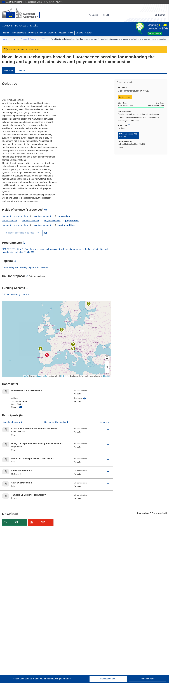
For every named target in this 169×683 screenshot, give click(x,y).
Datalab (79, 33)
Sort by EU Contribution (55, 422)
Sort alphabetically (12, 422)
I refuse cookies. (147, 679)
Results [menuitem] (22, 70)
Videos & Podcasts (57, 33)
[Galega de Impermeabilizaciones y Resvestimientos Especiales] (40, 348)
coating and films (66, 225)
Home (6, 33)
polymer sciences (52, 221)
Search (88, 33)
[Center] (107, 367)
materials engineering (43, 216)
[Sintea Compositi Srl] (73, 344)
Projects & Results (37, 33)
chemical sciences (30, 221)
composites (64, 216)
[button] (105, 15)
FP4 (43, 39)
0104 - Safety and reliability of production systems (25, 267)
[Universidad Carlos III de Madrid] (47, 355)
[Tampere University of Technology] (88, 304)
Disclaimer (106, 376)
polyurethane (72, 221)
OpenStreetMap (42, 376)
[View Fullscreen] (107, 358)
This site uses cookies (22, 679)
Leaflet (26, 376)
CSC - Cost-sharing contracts (15, 294)
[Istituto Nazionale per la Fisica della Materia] (73, 348)
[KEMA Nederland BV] (62, 330)
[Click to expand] (108, 429)
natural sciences (9, 221)
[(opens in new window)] (23, 13)
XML (17, 522)
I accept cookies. (108, 679)
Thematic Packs (18, 33)
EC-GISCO (64, 376)
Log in (95, 15)
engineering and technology (15, 216)
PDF (43, 522)
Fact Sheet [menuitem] (8, 70)
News (70, 33)
